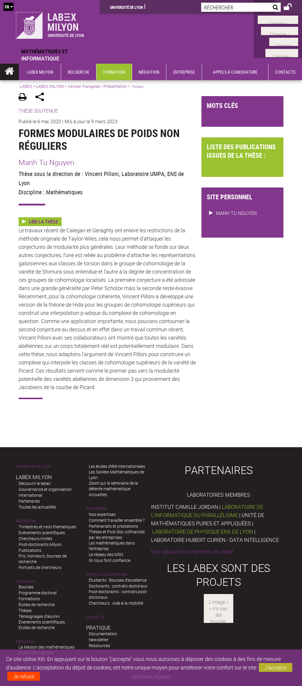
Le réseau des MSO (106, 554)
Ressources (99, 645)
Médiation (25, 641)
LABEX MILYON (50, 86)
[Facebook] (278, 19)
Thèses (25, 610)
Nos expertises (102, 514)
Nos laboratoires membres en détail (192, 551)
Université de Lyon (126, 7)
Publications (30, 550)
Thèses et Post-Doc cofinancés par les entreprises (117, 534)
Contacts (95, 617)
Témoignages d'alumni (39, 616)
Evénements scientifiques (42, 532)
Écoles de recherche (37, 604)
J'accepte (276, 667)
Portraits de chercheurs (40, 567)
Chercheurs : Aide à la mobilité (116, 603)
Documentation (103, 633)
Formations (29, 598)
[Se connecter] (291, 7)
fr (7, 7)
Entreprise (96, 508)
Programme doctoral (38, 592)
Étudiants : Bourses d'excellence (118, 580)
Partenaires (29, 501)
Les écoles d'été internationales (117, 466)
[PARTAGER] (41, 98)
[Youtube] (279, 30)
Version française (84, 86)
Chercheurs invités (35, 538)
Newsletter (99, 639)
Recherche (26, 521)
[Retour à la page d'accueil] (50, 24)
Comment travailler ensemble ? (117, 520)
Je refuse (23, 676)
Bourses (26, 587)
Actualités (98, 494)
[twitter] (281, 52)
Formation (26, 581)
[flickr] (283, 41)
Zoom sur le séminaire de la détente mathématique (113, 485)
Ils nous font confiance (109, 560)
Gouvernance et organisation (45, 489)
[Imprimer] (25, 98)
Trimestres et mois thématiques (47, 526)
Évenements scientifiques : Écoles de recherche (43, 624)
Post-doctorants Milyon (40, 544)
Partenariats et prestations (113, 526)
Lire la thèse (43, 221)
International (30, 495)
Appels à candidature (106, 574)
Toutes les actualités (37, 507)
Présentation (115, 86)
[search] (241, 7)
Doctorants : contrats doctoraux (118, 586)
